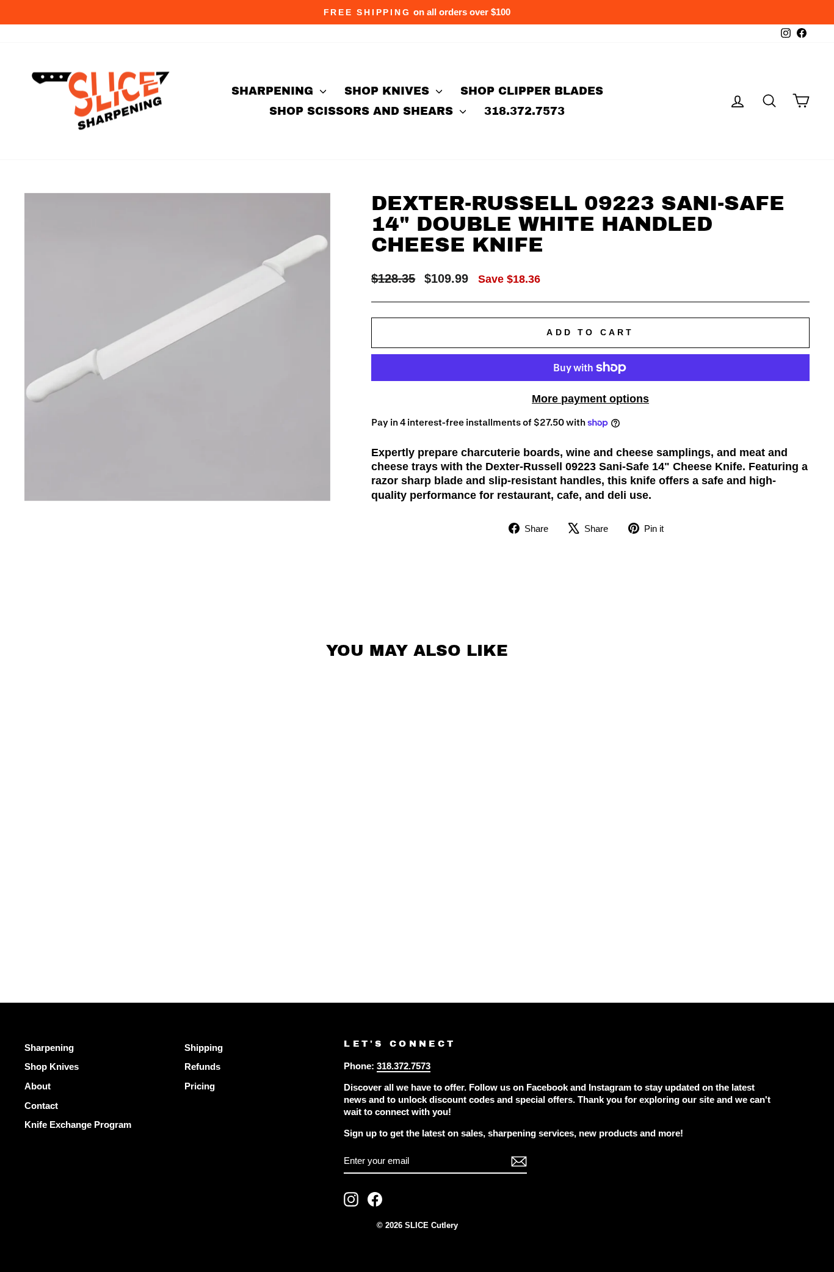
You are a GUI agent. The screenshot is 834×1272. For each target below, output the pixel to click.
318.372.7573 (524, 111)
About (37, 1086)
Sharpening (274, 91)
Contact (41, 1105)
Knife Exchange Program (77, 1124)
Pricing (199, 1086)
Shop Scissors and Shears (363, 111)
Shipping (203, 1047)
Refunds (202, 1066)
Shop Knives (388, 91)
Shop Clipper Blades (531, 91)
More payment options (590, 399)
